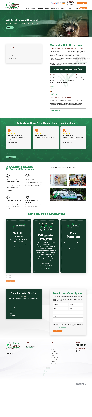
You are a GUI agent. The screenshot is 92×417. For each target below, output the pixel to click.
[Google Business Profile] (85, 345)
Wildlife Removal (54, 353)
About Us (53, 347)
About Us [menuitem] (33, 8)
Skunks (52, 86)
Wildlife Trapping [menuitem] (12, 58)
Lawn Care (53, 355)
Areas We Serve (54, 359)
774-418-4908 (70, 3)
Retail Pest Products (55, 357)
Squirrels (53, 88)
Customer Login (54, 363)
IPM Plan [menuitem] (76, 8)
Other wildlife (54, 94)
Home (52, 345)
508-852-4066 (70, 4)
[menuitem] (7, 386)
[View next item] (10, 153)
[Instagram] (79, 345)
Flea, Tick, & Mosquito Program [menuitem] (52, 8)
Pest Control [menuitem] (40, 8)
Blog (52, 365)
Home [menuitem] (27, 8)
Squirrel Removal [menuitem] (12, 55)
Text (17, 247)
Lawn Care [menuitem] (63, 8)
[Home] (12, 5)
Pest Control (53, 351)
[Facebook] (77, 345)
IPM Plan (53, 361)
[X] (82, 345)
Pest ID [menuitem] (69, 8)
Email (22, 247)
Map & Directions (29, 347)
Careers (52, 349)
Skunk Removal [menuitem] (12, 53)
